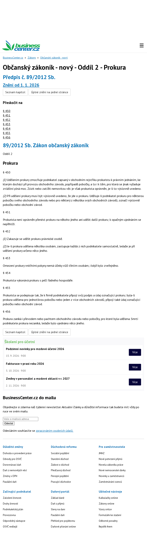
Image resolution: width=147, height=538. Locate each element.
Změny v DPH (10, 476)
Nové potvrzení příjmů (110, 459)
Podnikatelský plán (13, 509)
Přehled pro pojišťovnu (63, 520)
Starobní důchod (60, 459)
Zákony (32, 57)
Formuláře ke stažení (110, 515)
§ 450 (6, 111)
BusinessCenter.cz (13, 57)
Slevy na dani (58, 509)
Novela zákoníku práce (111, 464)
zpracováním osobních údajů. (54, 431)
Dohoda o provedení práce (17, 453)
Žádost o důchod (60, 464)
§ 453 (6, 124)
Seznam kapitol (15, 92)
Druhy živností (10, 503)
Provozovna (9, 515)
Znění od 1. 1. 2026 (21, 85)
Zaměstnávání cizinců (110, 481)
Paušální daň (9, 481)
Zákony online (106, 503)
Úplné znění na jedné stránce (49, 92)
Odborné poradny (108, 520)
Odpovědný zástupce (14, 520)
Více (135, 352)
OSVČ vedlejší (10, 526)
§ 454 (6, 128)
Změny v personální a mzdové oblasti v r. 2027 (38, 378)
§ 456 (6, 137)
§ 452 (6, 120)
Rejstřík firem (105, 526)
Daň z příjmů (57, 503)
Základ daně (57, 498)
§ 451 (6, 115)
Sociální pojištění (60, 453)
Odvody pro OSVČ (12, 459)
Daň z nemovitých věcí (15, 470)
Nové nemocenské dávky (112, 470)
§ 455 (6, 133)
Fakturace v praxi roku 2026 (25, 363)
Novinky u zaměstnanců (111, 476)
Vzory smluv (105, 509)
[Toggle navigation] (141, 45)
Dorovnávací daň (12, 464)
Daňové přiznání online (63, 526)
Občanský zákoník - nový (54, 57)
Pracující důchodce (61, 481)
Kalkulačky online (108, 498)
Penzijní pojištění (60, 476)
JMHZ (102, 453)
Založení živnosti (12, 498)
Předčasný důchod (60, 470)
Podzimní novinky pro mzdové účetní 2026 (35, 349)
